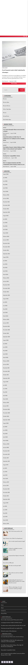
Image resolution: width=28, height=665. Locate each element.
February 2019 (6, 482)
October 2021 (6, 374)
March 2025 (5, 233)
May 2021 (5, 392)
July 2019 (5, 468)
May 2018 (5, 513)
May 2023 (5, 309)
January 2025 (6, 239)
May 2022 (5, 350)
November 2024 (6, 246)
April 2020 (5, 437)
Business (5, 98)
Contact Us (3, 610)
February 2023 (6, 319)
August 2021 (5, 381)
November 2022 (6, 329)
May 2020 (5, 433)
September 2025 (6, 212)
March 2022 (5, 357)
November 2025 (6, 205)
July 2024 (5, 260)
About (2, 607)
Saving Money (6, 116)
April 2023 (5, 312)
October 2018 (6, 495)
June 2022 (5, 347)
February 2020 (6, 444)
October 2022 (6, 333)
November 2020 (6, 412)
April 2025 (5, 229)
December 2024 (6, 243)
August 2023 (5, 298)
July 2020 (5, 426)
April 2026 (5, 188)
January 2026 (6, 198)
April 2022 (5, 354)
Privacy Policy (4, 613)
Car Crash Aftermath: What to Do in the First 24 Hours (12, 636)
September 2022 (6, 336)
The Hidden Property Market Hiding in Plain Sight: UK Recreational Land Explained (12, 646)
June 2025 (5, 222)
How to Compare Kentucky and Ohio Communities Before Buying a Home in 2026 (13, 654)
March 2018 (5, 520)
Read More (14, 83)
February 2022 (6, 361)
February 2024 (6, 277)
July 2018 (5, 506)
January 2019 (6, 485)
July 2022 (5, 343)
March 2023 (5, 316)
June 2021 (5, 388)
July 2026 (5, 177)
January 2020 (6, 447)
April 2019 (5, 475)
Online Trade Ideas (7, 109)
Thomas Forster (6, 142)
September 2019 (6, 461)
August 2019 (5, 464)
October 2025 (6, 208)
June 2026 (5, 181)
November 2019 (6, 454)
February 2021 (6, 402)
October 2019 (6, 457)
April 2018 (5, 516)
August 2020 (6, 423)
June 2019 (5, 471)
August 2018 (5, 502)
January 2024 (6, 281)
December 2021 (6, 367)
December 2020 (6, 409)
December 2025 (6, 201)
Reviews (4, 112)
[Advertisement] (14, 15)
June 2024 (5, 264)
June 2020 (5, 430)
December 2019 (6, 450)
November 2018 (6, 492)
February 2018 (6, 523)
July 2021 (5, 385)
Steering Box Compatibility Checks (11, 155)
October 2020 (6, 416)
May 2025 (5, 226)
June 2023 (5, 305)
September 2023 (6, 295)
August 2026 (5, 174)
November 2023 (6, 288)
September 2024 (6, 253)
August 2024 (5, 257)
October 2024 (6, 250)
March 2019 (5, 478)
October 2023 (6, 291)
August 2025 (5, 215)
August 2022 (5, 340)
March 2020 (5, 440)
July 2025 (5, 219)
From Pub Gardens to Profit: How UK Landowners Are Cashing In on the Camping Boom (13, 138)
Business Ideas (6, 102)
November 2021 (6, 371)
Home (2, 605)
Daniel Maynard (5, 81)
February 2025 (6, 236)
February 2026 (6, 194)
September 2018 (6, 499)
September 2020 (6, 419)
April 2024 (5, 271)
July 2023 (5, 302)
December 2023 (6, 284)
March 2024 (5, 274)
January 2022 (6, 364)
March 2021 (5, 399)
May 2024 (5, 267)
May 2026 (5, 184)
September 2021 (6, 378)
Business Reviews (6, 105)
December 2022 (6, 326)
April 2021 (5, 395)
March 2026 (5, 191)
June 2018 (5, 509)
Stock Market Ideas (7, 119)
